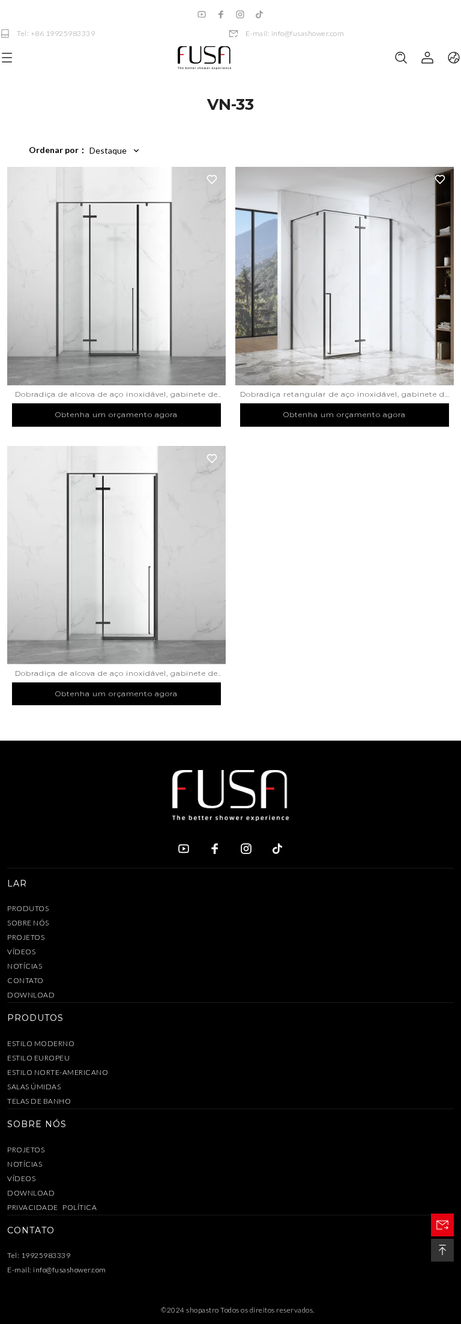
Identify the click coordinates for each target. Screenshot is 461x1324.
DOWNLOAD (31, 994)
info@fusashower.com (69, 1269)
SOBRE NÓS (28, 922)
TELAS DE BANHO (39, 1101)
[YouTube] (201, 14)
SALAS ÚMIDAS (34, 1086)
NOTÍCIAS (24, 965)
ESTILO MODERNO (40, 1043)
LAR (17, 883)
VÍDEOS (21, 951)
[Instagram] (240, 14)
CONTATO (25, 980)
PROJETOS (25, 937)
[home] (204, 58)
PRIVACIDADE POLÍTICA (52, 1207)
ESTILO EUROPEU (38, 1057)
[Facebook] (221, 14)
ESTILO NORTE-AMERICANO (57, 1072)
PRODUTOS (28, 908)
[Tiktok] (259, 14)
